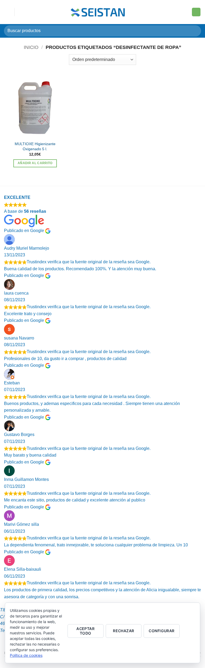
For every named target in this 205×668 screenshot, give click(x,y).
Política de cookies (26, 655)
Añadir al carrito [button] (35, 163)
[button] (7, 11)
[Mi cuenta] (185, 12)
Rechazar (123, 630)
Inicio (31, 47)
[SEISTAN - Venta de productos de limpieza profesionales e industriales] (99, 12)
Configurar (161, 630)
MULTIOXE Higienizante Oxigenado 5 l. (35, 146)
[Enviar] (195, 31)
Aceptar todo (85, 630)
